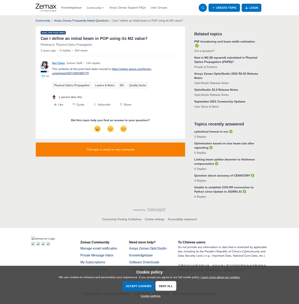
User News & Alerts (206, 106)
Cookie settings (155, 219)
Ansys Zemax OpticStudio (148, 248)
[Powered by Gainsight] (149, 211)
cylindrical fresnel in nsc (211, 131)
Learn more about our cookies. (220, 277)
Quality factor (137, 85)
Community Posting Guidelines (122, 219)
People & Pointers (205, 67)
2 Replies (200, 136)
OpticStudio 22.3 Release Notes (216, 89)
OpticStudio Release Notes (211, 83)
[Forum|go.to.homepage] (46, 8)
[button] (224, 8)
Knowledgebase (71, 7)
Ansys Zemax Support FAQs (127, 7)
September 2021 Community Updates (220, 101)
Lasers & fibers (105, 85)
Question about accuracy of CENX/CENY (222, 175)
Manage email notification (98, 248)
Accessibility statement (182, 219)
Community (43, 20)
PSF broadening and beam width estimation (224, 41)
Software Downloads (144, 262)
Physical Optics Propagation (72, 85)
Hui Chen (58, 63)
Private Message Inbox (96, 255)
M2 (122, 85)
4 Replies (200, 180)
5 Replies (200, 152)
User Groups (159, 7)
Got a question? (204, 50)
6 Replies (200, 168)
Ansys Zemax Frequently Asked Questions (81, 20)
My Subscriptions (92, 262)
